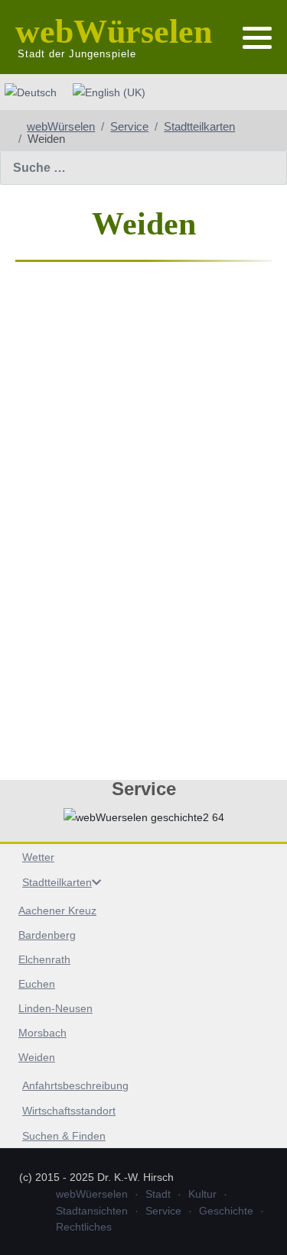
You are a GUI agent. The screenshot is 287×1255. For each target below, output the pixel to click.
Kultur (202, 1194)
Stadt (158, 1194)
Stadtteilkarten (57, 882)
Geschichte (226, 1211)
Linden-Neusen (55, 1008)
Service (163, 1211)
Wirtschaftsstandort (69, 1111)
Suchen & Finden (64, 1136)
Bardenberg (47, 935)
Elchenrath (44, 959)
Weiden (36, 1057)
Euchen (36, 984)
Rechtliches (84, 1227)
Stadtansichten (92, 1211)
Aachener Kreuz (57, 910)
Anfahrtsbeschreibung (75, 1085)
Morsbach (42, 1033)
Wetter (38, 857)
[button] (257, 38)
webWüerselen (92, 1194)
